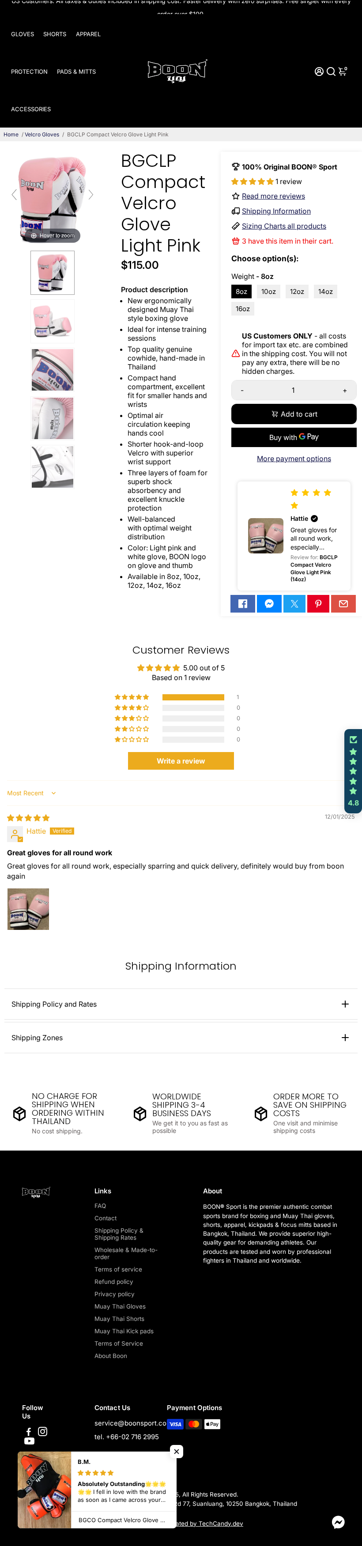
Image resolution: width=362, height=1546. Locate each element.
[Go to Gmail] (343, 604)
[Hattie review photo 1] (28, 909)
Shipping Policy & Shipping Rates (118, 1234)
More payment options (294, 458)
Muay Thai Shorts (119, 1318)
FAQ (100, 1205)
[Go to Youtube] (29, 1442)
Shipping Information (276, 211)
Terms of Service (118, 1343)
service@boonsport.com (133, 1423)
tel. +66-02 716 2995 (126, 1437)
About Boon (110, 1355)
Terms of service (118, 1269)
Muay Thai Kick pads (124, 1331)
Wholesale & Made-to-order (126, 1253)
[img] (28, 817)
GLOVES (22, 34)
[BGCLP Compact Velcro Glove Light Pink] (52, 273)
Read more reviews (273, 196)
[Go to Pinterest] (318, 604)
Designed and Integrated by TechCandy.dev (181, 1523)
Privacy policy (114, 1294)
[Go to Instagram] (42, 1433)
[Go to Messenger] (269, 604)
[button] (253, 181)
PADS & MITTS (76, 71)
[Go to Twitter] (294, 604)
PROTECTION (29, 71)
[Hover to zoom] (52, 198)
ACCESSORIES (31, 109)
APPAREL (88, 34)
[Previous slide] (14, 194)
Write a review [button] (181, 760)
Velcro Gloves (42, 134)
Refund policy (113, 1281)
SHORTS (54, 34)
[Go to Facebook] (242, 604)
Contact (105, 1218)
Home (11, 134)
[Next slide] (91, 194)
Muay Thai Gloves (120, 1306)
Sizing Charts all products (284, 226)
